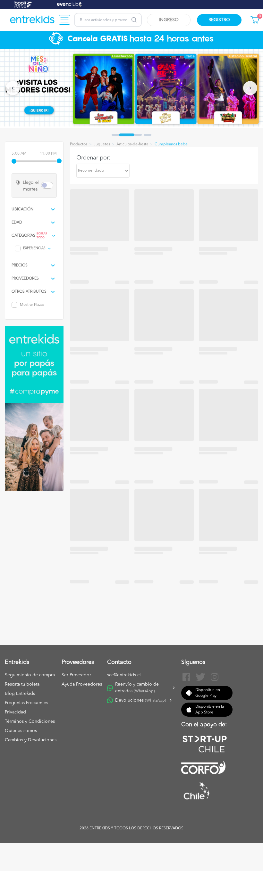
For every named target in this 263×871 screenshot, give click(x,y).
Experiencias (34, 248)
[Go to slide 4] (147, 135)
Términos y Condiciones (30, 721)
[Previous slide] (13, 88)
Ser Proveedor (76, 675)
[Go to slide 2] (126, 135)
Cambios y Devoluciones (30, 740)
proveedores (25, 279)
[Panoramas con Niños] (32, 20)
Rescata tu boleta (22, 684)
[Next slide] (250, 88)
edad (17, 222)
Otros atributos (29, 292)
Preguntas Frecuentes (26, 703)
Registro (219, 20)
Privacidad (15, 712)
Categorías (23, 236)
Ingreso (169, 20)
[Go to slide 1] (115, 135)
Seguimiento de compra (30, 675)
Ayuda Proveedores (82, 684)
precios (20, 265)
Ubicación (22, 209)
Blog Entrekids (20, 693)
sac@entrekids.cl (124, 675)
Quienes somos (21, 731)
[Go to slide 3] (138, 135)
